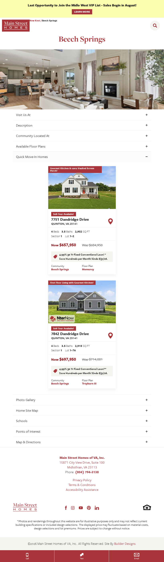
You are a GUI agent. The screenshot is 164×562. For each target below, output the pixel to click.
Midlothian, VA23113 (82, 467)
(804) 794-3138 (87, 472)
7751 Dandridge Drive (70, 221)
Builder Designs (125, 543)
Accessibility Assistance (82, 489)
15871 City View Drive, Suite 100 (82, 462)
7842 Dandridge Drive (70, 335)
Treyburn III (89, 383)
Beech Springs (60, 269)
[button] (156, 26)
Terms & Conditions (82, 484)
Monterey (88, 269)
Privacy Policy (82, 480)
